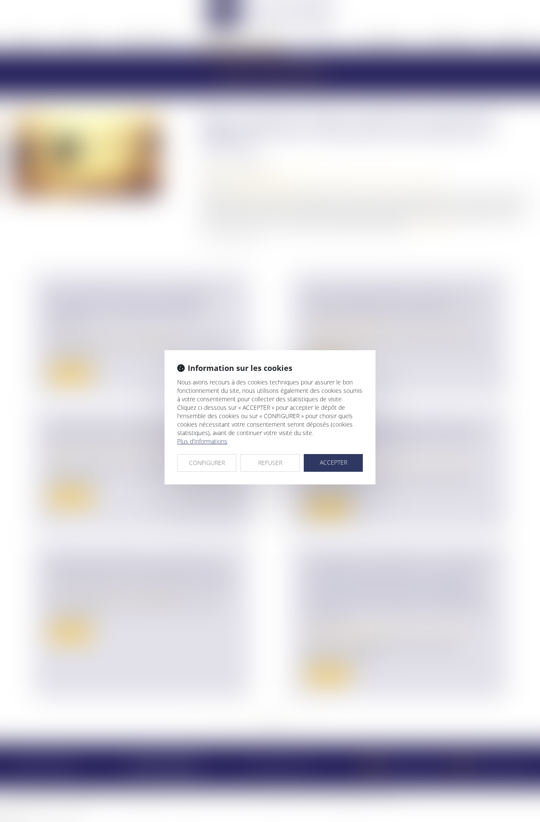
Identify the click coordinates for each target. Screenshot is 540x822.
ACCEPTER (333, 462)
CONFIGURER (207, 463)
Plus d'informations (202, 441)
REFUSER (270, 463)
